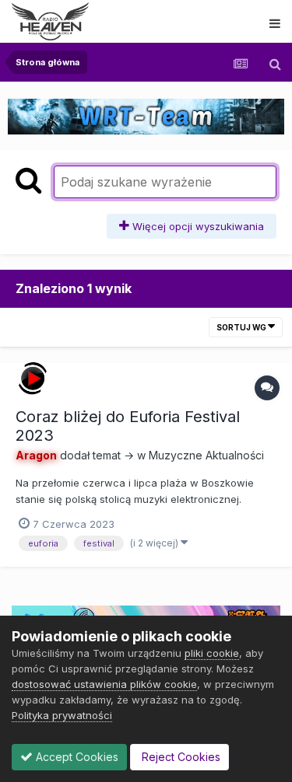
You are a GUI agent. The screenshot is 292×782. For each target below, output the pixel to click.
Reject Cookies (179, 756)
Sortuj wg (242, 327)
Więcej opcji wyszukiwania (196, 226)
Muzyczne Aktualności (206, 455)
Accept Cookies (75, 756)
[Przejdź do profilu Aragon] (33, 378)
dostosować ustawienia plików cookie (104, 684)
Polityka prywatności (62, 715)
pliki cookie (212, 653)
